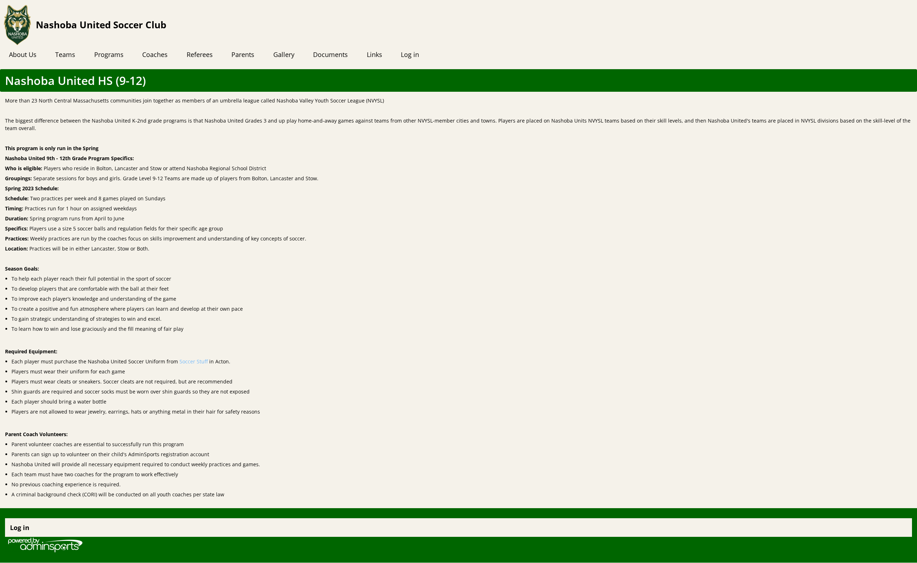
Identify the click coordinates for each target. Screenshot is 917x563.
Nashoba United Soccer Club (101, 25)
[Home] (17, 25)
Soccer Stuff (193, 361)
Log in (19, 527)
